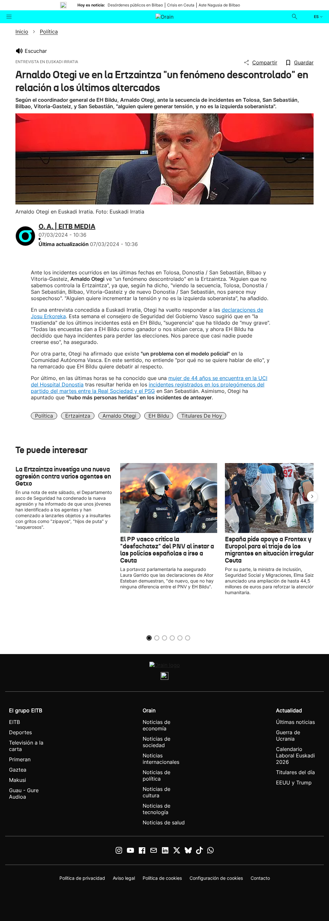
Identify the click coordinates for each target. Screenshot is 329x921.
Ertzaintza (77, 416)
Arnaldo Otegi (119, 416)
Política (44, 416)
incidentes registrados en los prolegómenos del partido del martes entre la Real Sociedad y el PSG (147, 387)
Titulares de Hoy (201, 416)
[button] (312, 496)
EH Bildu (158, 416)
